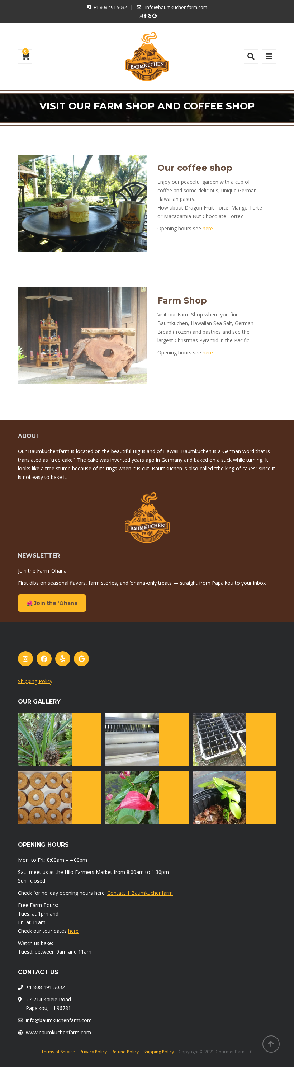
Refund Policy (125, 1052)
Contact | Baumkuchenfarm (140, 892)
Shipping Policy (35, 681)
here (208, 228)
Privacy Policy (93, 1052)
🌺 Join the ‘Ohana (52, 603)
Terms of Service (58, 1052)
